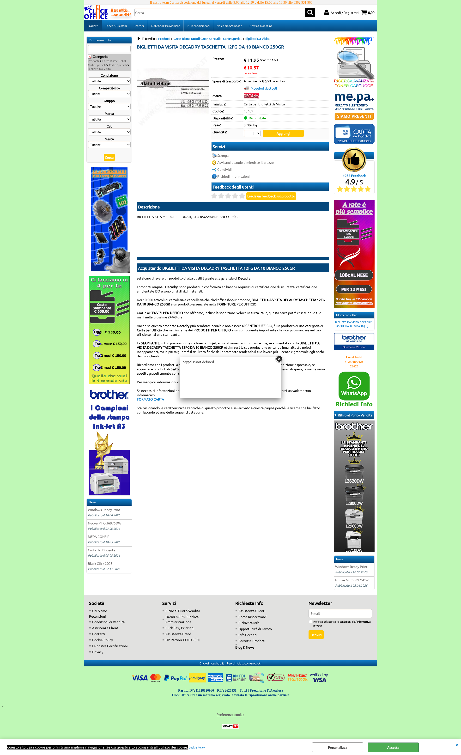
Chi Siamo (99, 611)
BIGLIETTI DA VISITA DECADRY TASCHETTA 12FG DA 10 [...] (353, 324)
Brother (139, 26)
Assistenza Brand (178, 634)
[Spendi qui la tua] (354, 142)
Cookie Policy (197, 747)
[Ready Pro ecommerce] (230, 726)
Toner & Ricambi (116, 26)
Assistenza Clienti (105, 628)
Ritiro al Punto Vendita (182, 611)
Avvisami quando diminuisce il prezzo (245, 162)
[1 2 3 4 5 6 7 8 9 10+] (253, 134)
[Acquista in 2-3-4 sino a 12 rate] (109, 383)
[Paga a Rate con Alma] (354, 306)
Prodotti (92, 26)
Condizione (109, 75)
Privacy (97, 652)
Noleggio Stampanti (230, 26)
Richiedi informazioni (233, 176)
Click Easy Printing (179, 628)
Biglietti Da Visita (99, 69)
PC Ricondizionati (198, 26)
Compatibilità (109, 88)
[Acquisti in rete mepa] (354, 119)
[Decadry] (251, 97)
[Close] (279, 359)
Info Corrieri (247, 635)
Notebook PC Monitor (165, 26)
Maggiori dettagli (264, 88)
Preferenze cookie (230, 714)
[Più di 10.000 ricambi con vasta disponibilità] (109, 271)
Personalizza (337, 747)
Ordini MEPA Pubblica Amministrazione (182, 619)
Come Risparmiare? (252, 617)
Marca (109, 113)
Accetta (393, 747)
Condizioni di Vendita (108, 622)
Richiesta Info (248, 623)
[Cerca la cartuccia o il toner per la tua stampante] (354, 87)
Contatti (98, 634)
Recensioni (97, 616)
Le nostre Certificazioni (110, 646)
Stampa (223, 155)
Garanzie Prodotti (251, 641)
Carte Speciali (118, 65)
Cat (109, 126)
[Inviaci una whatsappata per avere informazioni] (354, 406)
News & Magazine (261, 26)
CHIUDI (457, 744)
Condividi (224, 169)
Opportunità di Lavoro (255, 629)
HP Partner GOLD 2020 (182, 640)
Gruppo (109, 100)
